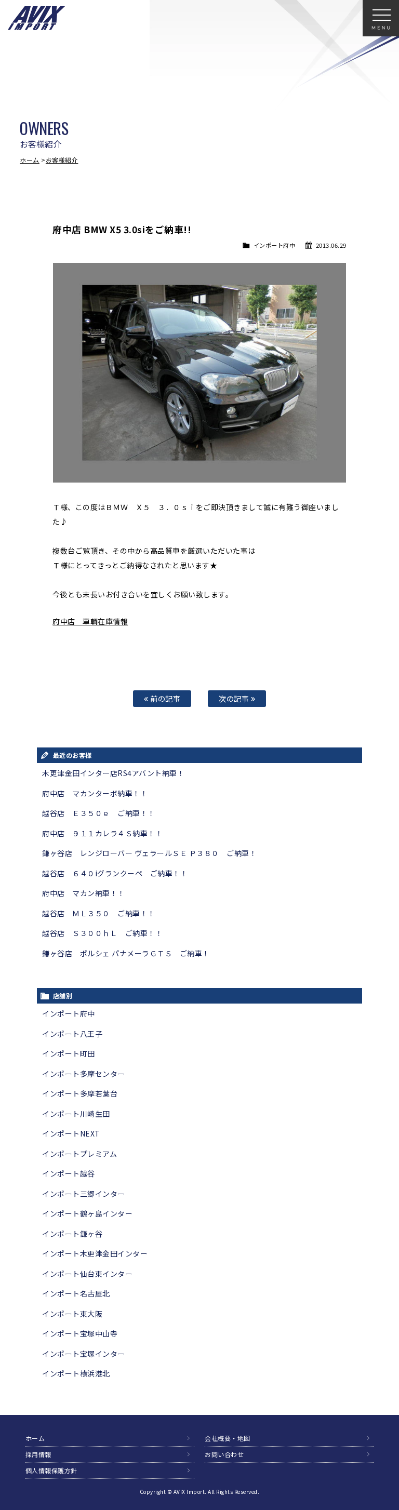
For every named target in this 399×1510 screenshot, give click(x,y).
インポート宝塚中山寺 (79, 1333)
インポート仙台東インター (87, 1273)
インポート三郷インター (83, 1193)
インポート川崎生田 (76, 1113)
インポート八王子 (72, 1033)
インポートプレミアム (79, 1153)
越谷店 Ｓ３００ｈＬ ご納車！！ (102, 933)
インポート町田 (68, 1053)
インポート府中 (275, 245)
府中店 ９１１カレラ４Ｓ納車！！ (102, 833)
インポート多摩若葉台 (79, 1093)
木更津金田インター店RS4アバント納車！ (113, 773)
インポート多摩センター (83, 1073)
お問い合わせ (224, 1454)
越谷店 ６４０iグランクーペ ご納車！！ (115, 873)
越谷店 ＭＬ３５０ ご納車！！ (98, 913)
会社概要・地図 (227, 1438)
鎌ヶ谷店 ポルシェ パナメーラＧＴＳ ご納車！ (126, 953)
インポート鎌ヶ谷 (72, 1233)
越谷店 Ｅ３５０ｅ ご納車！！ (98, 813)
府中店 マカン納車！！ (83, 893)
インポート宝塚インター (83, 1353)
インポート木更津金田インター (95, 1253)
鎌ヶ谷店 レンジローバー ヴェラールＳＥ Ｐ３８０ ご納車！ (149, 853)
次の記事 (235, 698)
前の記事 (165, 698)
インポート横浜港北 (76, 1373)
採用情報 (38, 1454)
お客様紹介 (62, 159)
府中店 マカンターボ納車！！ (95, 793)
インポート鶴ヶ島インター (87, 1213)
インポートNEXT (71, 1133)
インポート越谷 (68, 1173)
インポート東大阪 (72, 1313)
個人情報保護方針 (51, 1470)
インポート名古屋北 (76, 1293)
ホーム (29, 159)
